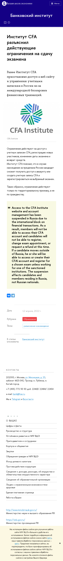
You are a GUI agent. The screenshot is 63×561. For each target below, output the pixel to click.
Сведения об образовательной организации (28, 479)
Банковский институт (31, 15)
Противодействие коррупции (21, 466)
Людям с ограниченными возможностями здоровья (26, 486)
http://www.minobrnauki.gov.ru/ (21, 509)
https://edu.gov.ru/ (15, 519)
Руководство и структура (19, 430)
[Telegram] (13, 295)
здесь (49, 538)
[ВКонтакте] (9, 295)
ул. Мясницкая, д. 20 (35, 377)
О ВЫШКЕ (11, 420)
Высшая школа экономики (19, 3)
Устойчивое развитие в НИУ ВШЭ (23, 435)
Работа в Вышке (13, 497)
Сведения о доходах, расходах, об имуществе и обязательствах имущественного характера (30, 473)
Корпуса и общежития (17, 446)
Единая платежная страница (20, 492)
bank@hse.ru (19, 394)
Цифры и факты (14, 425)
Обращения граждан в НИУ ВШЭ (22, 456)
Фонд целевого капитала (18, 461)
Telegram (16, 399)
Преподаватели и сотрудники (21, 441)
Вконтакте (28, 399)
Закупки (10, 451)
